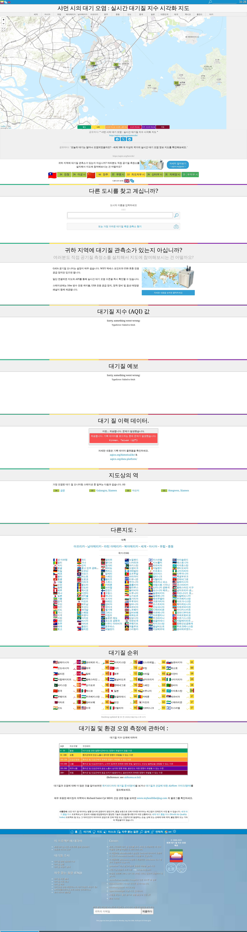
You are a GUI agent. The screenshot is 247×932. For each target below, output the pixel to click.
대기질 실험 (59, 864)
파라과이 (131, 576)
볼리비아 (131, 590)
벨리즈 (106, 579)
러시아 (82, 620)
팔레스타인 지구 (183, 587)
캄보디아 (131, 617)
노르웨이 (131, 609)
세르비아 (131, 606)
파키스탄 (131, 565)
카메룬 (106, 584)
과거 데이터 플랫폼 (62, 892)
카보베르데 (156, 629)
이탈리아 (155, 579)
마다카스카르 (181, 609)
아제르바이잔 (181, 606)
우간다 (82, 606)
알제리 (106, 573)
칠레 (57, 587)
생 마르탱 (60, 559)
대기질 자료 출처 (61, 878)
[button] (3, 20)
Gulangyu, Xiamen (104, 490)
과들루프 (131, 626)
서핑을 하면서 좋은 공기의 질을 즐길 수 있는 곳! (130, 894)
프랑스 (106, 593)
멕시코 (82, 590)
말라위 (106, 559)
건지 (81, 565)
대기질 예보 (59, 884)
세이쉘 (82, 595)
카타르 (82, 623)
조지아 (106, 598)
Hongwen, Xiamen (176, 490)
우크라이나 (156, 617)
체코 (57, 573)
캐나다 (106, 595)
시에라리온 (156, 609)
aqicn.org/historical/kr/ (122, 454)
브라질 (106, 587)
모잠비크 (131, 568)
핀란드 (106, 590)
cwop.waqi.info (144, 869)
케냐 (57, 593)
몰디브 (106, 562)
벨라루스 (131, 587)
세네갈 (82, 609)
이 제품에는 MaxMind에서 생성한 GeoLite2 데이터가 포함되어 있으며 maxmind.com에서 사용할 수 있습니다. (135, 854)
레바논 (106, 568)
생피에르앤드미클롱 (182, 630)
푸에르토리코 (181, 615)
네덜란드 (107, 629)
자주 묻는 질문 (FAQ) (68, 873)
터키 (57, 606)
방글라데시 (156, 620)
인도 (57, 609)
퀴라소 (106, 570)
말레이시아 (180, 581)
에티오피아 (180, 568)
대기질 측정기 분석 (62, 866)
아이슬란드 (180, 559)
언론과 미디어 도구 (62, 849)
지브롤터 (155, 562)
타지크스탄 (156, 623)
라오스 (82, 573)
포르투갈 (131, 573)
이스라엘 (155, 559)
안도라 (82, 587)
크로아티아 (156, 601)
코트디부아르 (181, 612)
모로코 (82, 579)
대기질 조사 (62, 855)
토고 (57, 629)
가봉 (57, 598)
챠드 (81, 559)
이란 (57, 617)
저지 (57, 565)
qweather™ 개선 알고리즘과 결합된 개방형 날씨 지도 (132, 866)
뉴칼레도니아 (181, 595)
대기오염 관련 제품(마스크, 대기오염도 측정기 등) (75, 887)
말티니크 (155, 576)
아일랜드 (155, 568)
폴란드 (82, 626)
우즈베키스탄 (181, 598)
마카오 (82, 617)
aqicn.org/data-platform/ (123, 458)
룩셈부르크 (180, 576)
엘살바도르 (156, 626)
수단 (57, 604)
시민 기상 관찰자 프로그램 (120, 869)
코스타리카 (180, 584)
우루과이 (131, 601)
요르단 (82, 570)
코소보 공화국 (110, 620)
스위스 (106, 581)
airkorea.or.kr (132, 777)
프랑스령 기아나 (159, 584)
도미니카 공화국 (159, 587)
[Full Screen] (3, 29)
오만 (57, 584)
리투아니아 (180, 573)
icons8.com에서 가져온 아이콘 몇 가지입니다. (129, 883)
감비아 (106, 604)
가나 (81, 562)
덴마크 (106, 606)
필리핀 (82, 629)
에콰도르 (131, 615)
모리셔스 (155, 573)
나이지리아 (180, 570)
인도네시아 (156, 606)
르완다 (82, 615)
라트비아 (155, 565)
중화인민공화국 (182, 623)
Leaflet (3, 126)
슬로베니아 (156, 595)
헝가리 (106, 565)
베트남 (82, 604)
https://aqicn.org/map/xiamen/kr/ (123, 135)
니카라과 (131, 562)
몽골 (57, 568)
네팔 (57, 581)
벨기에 (106, 609)
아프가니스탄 (181, 601)
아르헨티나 (156, 615)
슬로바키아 (156, 593)
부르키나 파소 (157, 581)
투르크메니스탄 (182, 626)
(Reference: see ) (116, 762)
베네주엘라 (156, 598)
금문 (60, 490)
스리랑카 (131, 629)
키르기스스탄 (181, 617)
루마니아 (131, 581)
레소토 (82, 576)
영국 (57, 601)
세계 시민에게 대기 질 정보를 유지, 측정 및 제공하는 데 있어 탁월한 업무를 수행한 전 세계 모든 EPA (135, 848)
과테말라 (131, 570)
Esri (9, 128)
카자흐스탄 (180, 565)
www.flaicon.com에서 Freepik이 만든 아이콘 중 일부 (132, 879)
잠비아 (82, 598)
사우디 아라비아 (111, 623)
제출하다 (147, 911)
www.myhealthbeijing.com (152, 798)
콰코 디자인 (114, 898)
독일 (57, 570)
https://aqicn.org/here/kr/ (123, 156)
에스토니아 (180, 562)
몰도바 (82, 584)
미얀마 (82, 593)
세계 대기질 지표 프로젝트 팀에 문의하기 (71, 846)
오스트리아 (156, 604)
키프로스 (155, 570)
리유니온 (131, 579)
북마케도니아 (181, 604)
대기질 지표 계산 (61, 881)
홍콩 (57, 579)
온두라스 (107, 626)
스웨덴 (82, 612)
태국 (57, 626)
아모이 (133, 490)
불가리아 (131, 598)
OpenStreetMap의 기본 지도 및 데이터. (126, 891)
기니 (57, 612)
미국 (57, 615)
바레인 (106, 601)
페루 (57, 590)
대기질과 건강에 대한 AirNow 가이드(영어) (168, 785)
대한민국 (131, 620)
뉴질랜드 (131, 559)
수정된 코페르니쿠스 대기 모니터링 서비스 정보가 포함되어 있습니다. (136, 874)
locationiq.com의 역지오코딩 (122, 887)
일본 (57, 595)
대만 (57, 620)
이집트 (106, 615)
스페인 (106, 576)
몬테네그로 (180, 579)
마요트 (82, 601)
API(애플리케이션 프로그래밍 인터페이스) (72, 889)
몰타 (57, 576)
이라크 (82, 581)
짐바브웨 (131, 612)
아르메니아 (156, 612)
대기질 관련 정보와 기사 (64, 861)
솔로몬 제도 (109, 617)
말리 (57, 562)
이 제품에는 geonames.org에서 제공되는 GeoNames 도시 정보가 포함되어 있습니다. (135, 860)
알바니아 (131, 604)
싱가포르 (131, 595)
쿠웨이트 (131, 623)
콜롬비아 (131, 584)
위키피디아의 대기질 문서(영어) (118, 785)
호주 (57, 623)
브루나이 (131, 593)
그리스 (106, 612)
